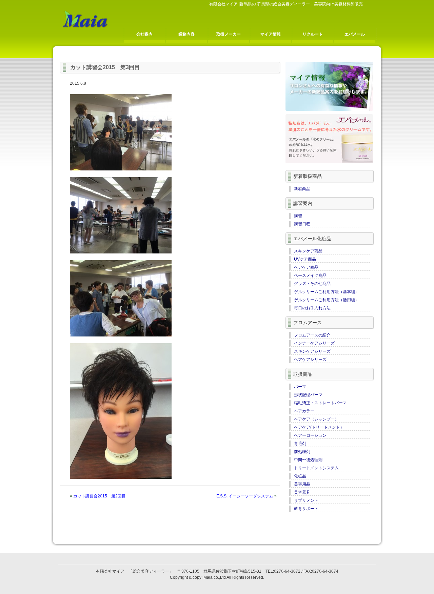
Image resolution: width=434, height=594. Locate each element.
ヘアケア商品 (306, 267)
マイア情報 (270, 34)
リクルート (312, 34)
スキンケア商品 (308, 251)
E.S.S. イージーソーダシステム (244, 496)
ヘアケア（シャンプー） (316, 419)
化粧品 (300, 476)
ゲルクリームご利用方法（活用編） (326, 300)
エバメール (354, 34)
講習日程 (302, 224)
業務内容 (186, 34)
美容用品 (302, 484)
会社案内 (144, 34)
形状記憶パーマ (308, 394)
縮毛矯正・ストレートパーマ (320, 403)
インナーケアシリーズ (314, 343)
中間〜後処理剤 (308, 459)
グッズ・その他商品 (312, 283)
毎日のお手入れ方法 (312, 308)
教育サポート (306, 508)
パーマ (300, 386)
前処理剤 (302, 451)
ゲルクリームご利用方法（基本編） (326, 291)
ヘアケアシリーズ (310, 359)
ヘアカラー (304, 411)
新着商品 (302, 188)
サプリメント (306, 500)
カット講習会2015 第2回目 (99, 496)
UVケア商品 (305, 259)
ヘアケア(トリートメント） (319, 427)
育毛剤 (300, 443)
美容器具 (302, 492)
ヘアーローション (310, 435)
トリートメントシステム (316, 468)
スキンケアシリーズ (312, 351)
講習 (298, 215)
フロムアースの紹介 (312, 335)
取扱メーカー (228, 34)
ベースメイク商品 (310, 275)
